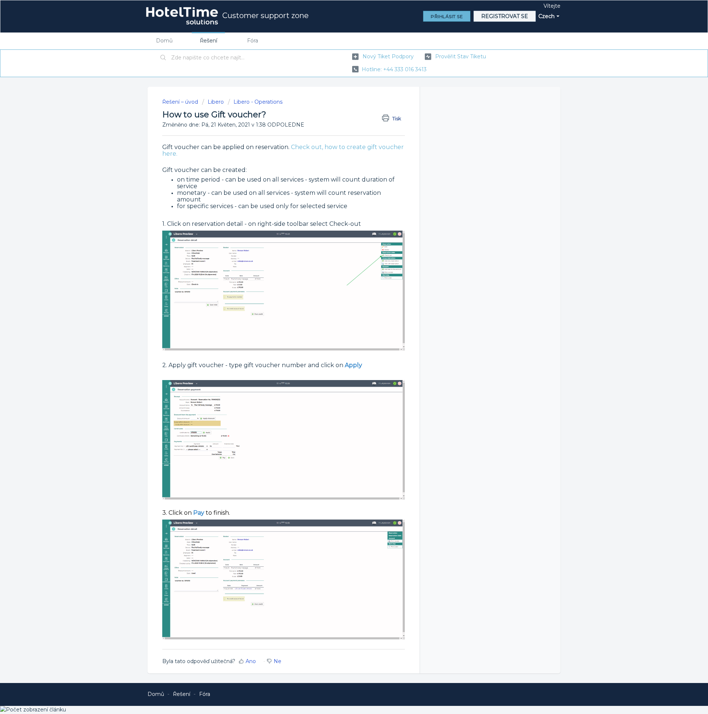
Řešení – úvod (180, 102)
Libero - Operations (257, 102)
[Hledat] (163, 58)
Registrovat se (504, 16)
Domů (164, 40)
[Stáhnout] (340, 266)
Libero (216, 102)
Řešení (208, 40)
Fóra (252, 40)
